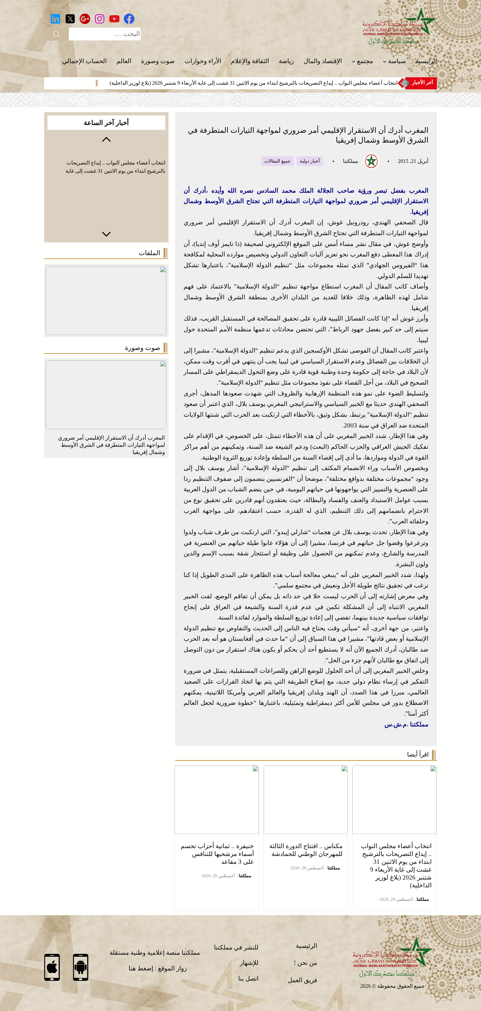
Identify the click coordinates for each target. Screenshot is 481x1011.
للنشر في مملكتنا (236, 947)
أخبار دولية (310, 161)
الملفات (149, 252)
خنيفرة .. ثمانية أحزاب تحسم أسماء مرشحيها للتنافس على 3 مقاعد (217, 854)
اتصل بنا (248, 978)
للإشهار (249, 962)
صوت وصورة (142, 347)
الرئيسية (306, 945)
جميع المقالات (277, 161)
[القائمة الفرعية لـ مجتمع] (353, 61)
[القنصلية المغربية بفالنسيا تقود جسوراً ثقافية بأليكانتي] (106, 365)
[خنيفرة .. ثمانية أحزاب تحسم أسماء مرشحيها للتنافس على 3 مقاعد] (217, 770)
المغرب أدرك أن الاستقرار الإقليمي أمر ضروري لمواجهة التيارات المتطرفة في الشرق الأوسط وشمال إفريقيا (111, 445)
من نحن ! (305, 962)
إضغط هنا (141, 968)
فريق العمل (302, 980)
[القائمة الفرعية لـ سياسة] (384, 61)
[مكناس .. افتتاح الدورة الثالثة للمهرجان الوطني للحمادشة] (306, 770)
